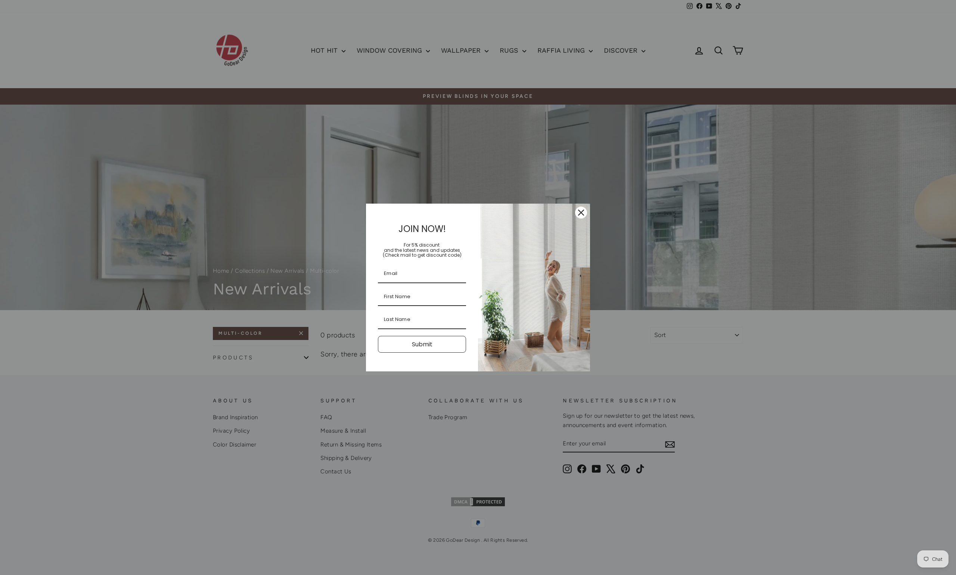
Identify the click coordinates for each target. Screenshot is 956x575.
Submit (422, 344)
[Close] (581, 213)
